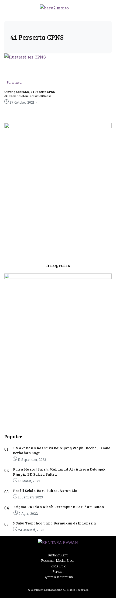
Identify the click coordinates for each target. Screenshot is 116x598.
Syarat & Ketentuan (58, 576)
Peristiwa (14, 82)
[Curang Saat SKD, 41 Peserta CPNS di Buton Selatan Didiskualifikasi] (25, 57)
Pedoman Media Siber (58, 560)
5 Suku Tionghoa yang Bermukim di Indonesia (54, 523)
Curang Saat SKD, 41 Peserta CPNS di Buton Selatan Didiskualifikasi (29, 93)
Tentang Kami (58, 555)
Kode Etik (58, 566)
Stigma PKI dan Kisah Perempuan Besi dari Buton (58, 506)
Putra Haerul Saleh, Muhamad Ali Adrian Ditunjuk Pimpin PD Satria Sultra (59, 471)
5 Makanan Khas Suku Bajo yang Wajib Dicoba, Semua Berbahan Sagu (62, 450)
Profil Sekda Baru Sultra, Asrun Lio (45, 490)
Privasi (58, 571)
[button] (104, 8)
